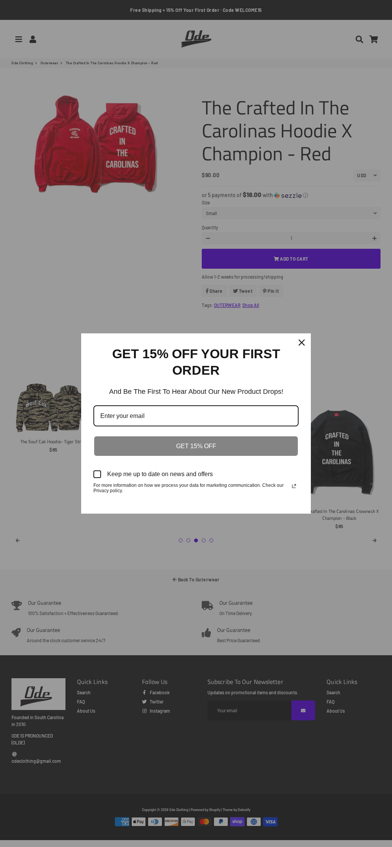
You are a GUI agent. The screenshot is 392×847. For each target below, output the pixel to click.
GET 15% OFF (196, 446)
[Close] (301, 342)
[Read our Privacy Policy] (294, 486)
